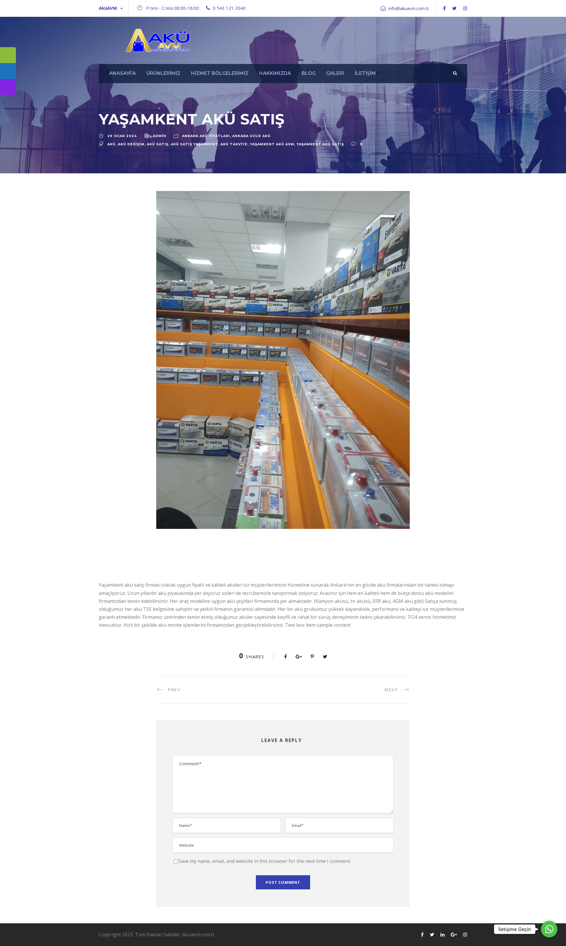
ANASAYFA (122, 73)
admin (159, 136)
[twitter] (454, 8)
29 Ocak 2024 (122, 136)
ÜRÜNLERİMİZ (163, 73)
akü (111, 144)
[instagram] (465, 8)
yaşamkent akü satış (320, 144)
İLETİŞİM (365, 73)
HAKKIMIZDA (275, 73)
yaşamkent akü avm (272, 144)
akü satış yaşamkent (194, 144)
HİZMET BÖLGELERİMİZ (220, 73)
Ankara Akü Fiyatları (206, 136)
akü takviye (234, 144)
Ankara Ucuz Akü (251, 136)
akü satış (157, 144)
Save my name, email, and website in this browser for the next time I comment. (264, 861)
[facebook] (444, 8)
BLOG (309, 73)
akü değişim (131, 144)
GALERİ (335, 73)
